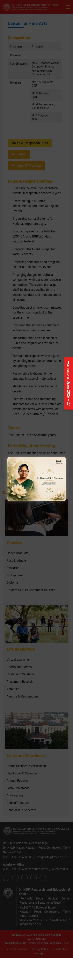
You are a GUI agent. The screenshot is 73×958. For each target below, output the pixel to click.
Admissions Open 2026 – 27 (68, 383)
